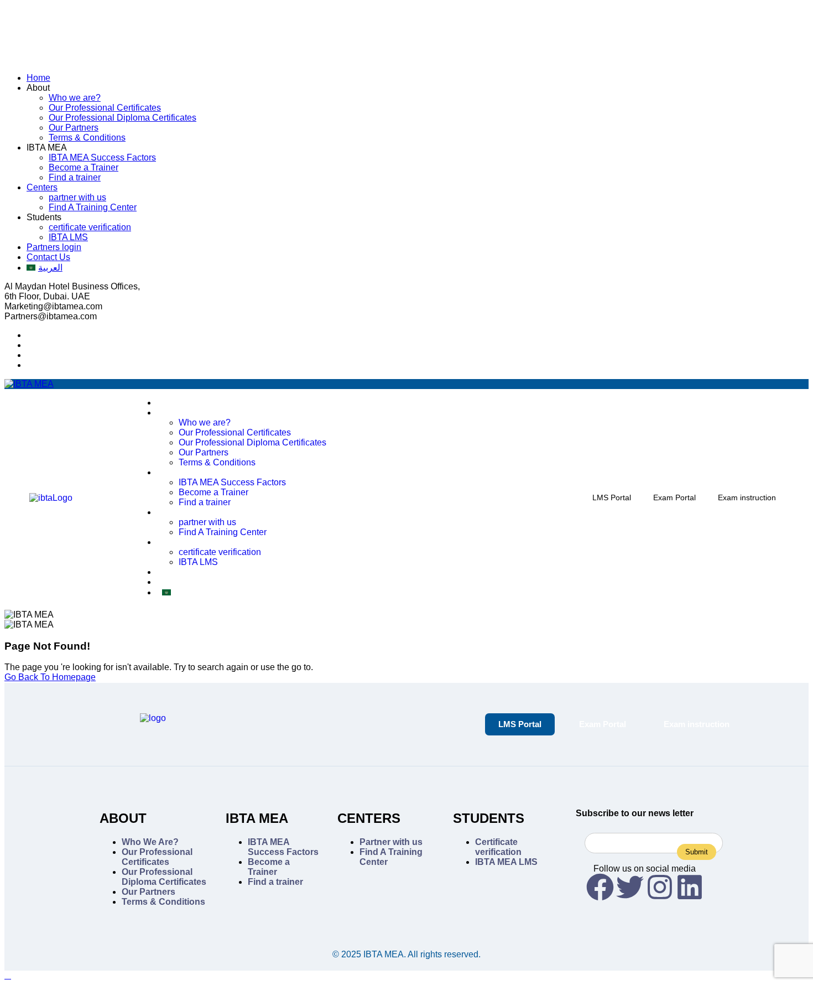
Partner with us (391, 842)
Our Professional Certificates (105, 107)
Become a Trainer (83, 167)
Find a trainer (75, 177)
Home (38, 77)
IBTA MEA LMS (506, 862)
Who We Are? (150, 842)
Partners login (54, 247)
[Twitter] (630, 887)
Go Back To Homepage (50, 677)
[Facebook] (600, 887)
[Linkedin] (689, 887)
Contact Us (48, 257)
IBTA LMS (68, 237)
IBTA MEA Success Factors (102, 157)
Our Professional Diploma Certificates (122, 117)
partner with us (77, 197)
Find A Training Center (93, 207)
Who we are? (75, 97)
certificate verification (90, 227)
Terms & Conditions (87, 137)
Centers (42, 187)
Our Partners (73, 127)
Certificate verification (498, 847)
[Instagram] (660, 887)
